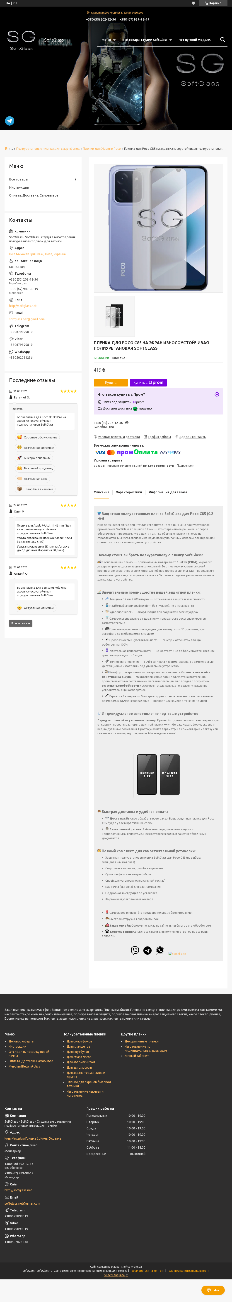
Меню (106, 40)
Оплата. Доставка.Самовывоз (31, 1061)
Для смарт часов (79, 1057)
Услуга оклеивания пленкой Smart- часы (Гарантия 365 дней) (44, 539)
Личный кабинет (137, 1056)
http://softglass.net (22, 306)
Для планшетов (78, 1046)
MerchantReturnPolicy (24, 1066)
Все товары (18, 179)
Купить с (140, 382)
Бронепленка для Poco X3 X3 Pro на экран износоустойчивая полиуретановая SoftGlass (41, 420)
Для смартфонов (79, 1041)
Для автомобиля (79, 1067)
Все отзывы (20, 623)
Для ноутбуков (78, 1052)
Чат (216, 1290)
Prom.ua (136, 1266)
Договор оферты (21, 1041)
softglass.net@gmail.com (27, 319)
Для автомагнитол (81, 1062)
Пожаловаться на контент (147, 1270)
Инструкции (19, 187)
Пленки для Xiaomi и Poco (102, 148)
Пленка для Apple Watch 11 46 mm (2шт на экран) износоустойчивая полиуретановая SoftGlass (44, 529)
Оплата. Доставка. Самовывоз (33, 195)
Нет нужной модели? (195, 40)
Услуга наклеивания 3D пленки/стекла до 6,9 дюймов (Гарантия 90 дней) (43, 548)
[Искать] (221, 39)
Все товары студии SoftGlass (144, 40)
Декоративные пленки (142, 1041)
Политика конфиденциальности (188, 1270)
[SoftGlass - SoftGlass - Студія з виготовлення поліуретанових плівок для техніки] (22, 40)
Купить (110, 382)
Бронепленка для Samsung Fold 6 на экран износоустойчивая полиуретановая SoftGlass (42, 591)
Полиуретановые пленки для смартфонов (48, 148)
